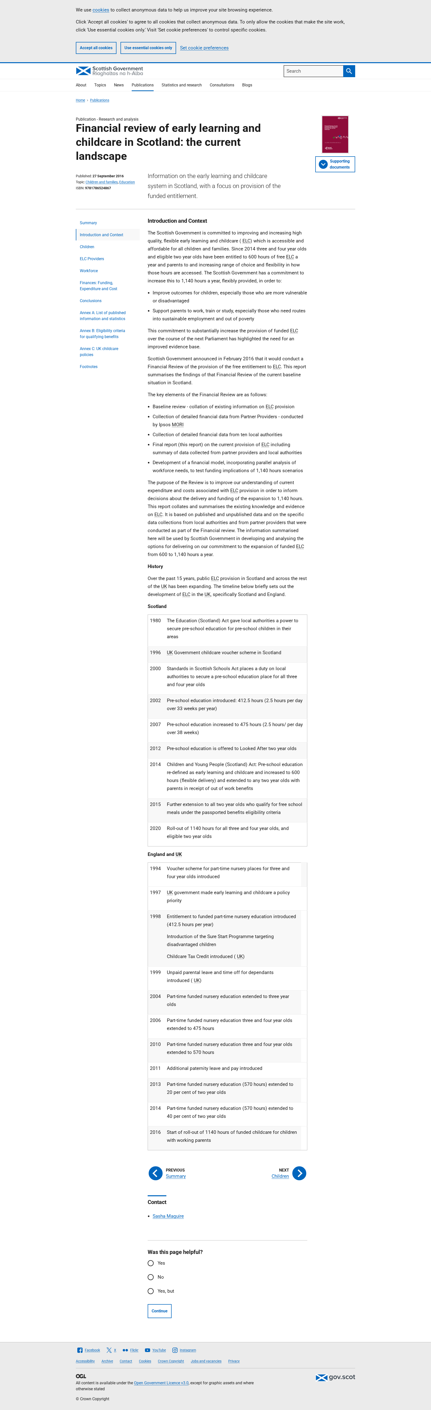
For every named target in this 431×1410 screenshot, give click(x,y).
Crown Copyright (171, 1361)
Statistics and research (182, 85)
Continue (160, 1311)
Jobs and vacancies (206, 1361)
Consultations (222, 85)
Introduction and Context (101, 234)
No (161, 1277)
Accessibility (85, 1361)
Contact (126, 1361)
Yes (161, 1263)
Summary (88, 222)
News (119, 85)
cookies (101, 10)
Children (87, 246)
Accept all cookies (96, 47)
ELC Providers (92, 258)
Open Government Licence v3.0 (161, 1383)
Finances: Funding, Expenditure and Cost (98, 285)
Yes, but (166, 1291)
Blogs (247, 85)
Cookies (145, 1361)
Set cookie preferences (204, 48)
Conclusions (91, 300)
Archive (107, 1361)
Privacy (234, 1361)
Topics (100, 85)
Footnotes (89, 366)
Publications (143, 85)
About (81, 85)
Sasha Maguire (168, 1216)
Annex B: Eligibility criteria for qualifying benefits (102, 333)
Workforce (89, 270)
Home (80, 100)
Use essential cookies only (148, 47)
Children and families (102, 182)
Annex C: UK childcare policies (99, 351)
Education (127, 182)
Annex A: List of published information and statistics (103, 315)
